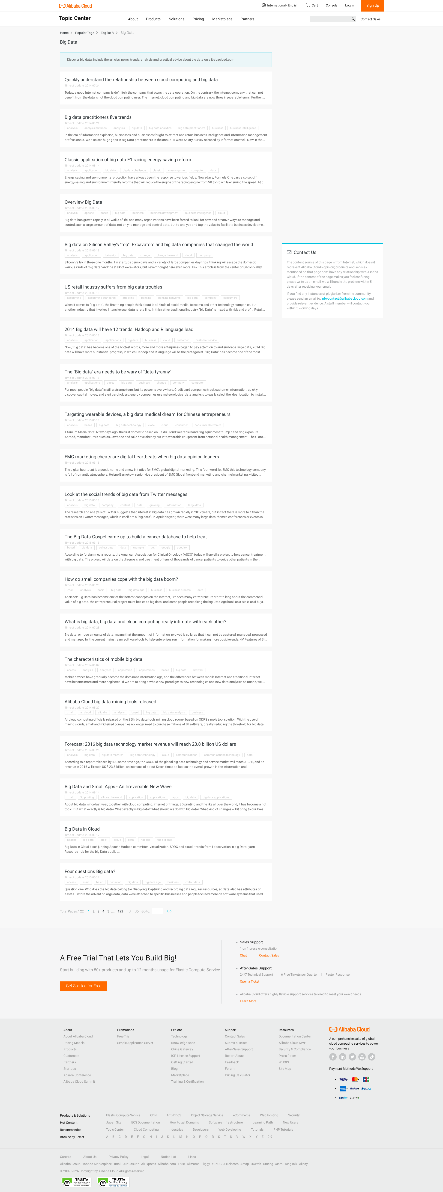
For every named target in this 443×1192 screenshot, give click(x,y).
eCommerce (241, 1115)
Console (331, 5)
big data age (136, 590)
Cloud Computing (146, 1129)
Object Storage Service (207, 1115)
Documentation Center (295, 1036)
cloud (221, 213)
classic (157, 170)
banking (146, 297)
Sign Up (372, 5)
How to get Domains (184, 1122)
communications (186, 755)
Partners (247, 19)
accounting (74, 297)
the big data (164, 839)
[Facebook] (333, 1057)
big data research (112, 755)
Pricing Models (73, 1043)
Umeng (268, 1164)
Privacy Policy (119, 1157)
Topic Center (115, 1129)
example (138, 547)
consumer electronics (208, 425)
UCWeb (256, 1164)
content (125, 505)
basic (101, 590)
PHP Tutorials (283, 1129)
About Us (89, 1157)
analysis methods (95, 128)
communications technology (222, 755)
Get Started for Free (83, 985)
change (145, 255)
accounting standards (102, 297)
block (104, 839)
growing (155, 505)
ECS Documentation (145, 1122)
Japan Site (113, 1122)
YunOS (217, 1164)
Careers (65, 1157)
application (91, 170)
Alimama (193, 1164)
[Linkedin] (342, 1057)
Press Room (287, 1056)
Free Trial (123, 1036)
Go (169, 911)
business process (180, 590)
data (213, 170)
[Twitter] (352, 1057)
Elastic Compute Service (123, 1115)
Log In (349, 5)
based (104, 213)
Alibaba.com (167, 1164)
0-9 (270, 1136)
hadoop (145, 839)
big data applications (216, 797)
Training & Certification (187, 1081)
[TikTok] (371, 1057)
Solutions (176, 19)
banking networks (169, 297)
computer (198, 170)
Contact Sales (370, 19)
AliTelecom (231, 1164)
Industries (176, 1129)
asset (86, 882)
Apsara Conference (77, 1075)
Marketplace (222, 19)
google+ (182, 547)
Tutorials (257, 1129)
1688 (181, 1164)
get (153, 547)
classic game (176, 170)
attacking (128, 297)
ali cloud (85, 712)
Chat (243, 955)
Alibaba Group (70, 1164)
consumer (181, 425)
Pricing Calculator (237, 1075)
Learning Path (263, 1122)
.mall (70, 590)
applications (113, 340)
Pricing (198, 19)
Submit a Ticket (236, 1043)
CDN (153, 1115)
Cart (315, 5)
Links (192, 1157)
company (205, 255)
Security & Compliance (295, 1049)
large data (194, 505)
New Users (290, 1122)
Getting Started (182, 1062)
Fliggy (205, 1164)
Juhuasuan (131, 1164)
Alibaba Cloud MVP (292, 1043)
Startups (69, 1068)
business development (164, 213)
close (151, 425)
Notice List (168, 1157)
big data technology (128, 425)
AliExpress (148, 1164)
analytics (119, 128)
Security (294, 1115)
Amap (244, 1164)
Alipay (303, 1164)
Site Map (285, 1068)
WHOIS (284, 1062)
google (166, 547)
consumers (230, 297)
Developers (201, 1129)
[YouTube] (362, 1057)
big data (137, 128)
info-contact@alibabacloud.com (344, 298)
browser (198, 670)
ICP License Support (185, 1056)
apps (175, 797)
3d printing (87, 797)
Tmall (117, 1164)
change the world (167, 255)
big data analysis (174, 712)
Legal (145, 1157)
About (133, 19)
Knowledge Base (183, 1043)
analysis (72, 128)
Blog (174, 1068)
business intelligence (243, 128)
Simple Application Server (135, 1043)
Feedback (232, 1062)
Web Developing (230, 1129)
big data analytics (160, 128)
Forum (229, 1068)
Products (153, 19)
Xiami (279, 1164)
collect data (106, 547)
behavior (110, 255)
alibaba (102, 712)
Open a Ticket (249, 981)
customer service (206, 340)
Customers (71, 1056)
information (174, 505)
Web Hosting (269, 1115)
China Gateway (182, 1049)
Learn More (248, 1001)
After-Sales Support (239, 1049)
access (71, 670)
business (217, 128)
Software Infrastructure (226, 1122)
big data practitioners (191, 128)
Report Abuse (234, 1056)
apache (89, 213)
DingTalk (291, 1164)
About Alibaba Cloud (78, 1036)
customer (183, 340)
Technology (179, 1036)
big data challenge (134, 170)
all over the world (111, 797)
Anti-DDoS (174, 1115)
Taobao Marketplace (97, 1164)
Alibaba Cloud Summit (79, 1081)
